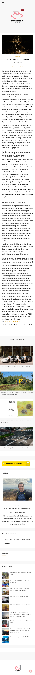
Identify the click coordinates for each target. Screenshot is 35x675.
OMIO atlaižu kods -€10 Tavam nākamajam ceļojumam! (19, 589)
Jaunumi (17, 56)
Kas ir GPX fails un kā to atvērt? (20, 605)
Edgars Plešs (17, 506)
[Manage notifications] (30, 671)
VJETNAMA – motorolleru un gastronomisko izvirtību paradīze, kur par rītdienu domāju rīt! (20, 614)
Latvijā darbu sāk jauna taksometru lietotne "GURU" (15, 366)
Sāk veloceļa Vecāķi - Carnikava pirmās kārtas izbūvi (15, 448)
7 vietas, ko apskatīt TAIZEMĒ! (19, 637)
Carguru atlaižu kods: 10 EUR (19, 597)
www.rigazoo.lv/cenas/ (12, 321)
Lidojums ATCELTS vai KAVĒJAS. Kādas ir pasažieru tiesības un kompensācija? (20, 630)
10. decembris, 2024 (17, 67)
